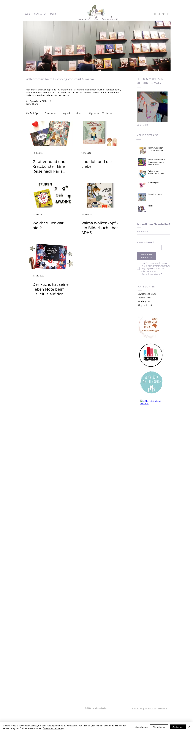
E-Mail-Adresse (145, 242)
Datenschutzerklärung (53, 728)
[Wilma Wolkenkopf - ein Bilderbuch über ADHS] (100, 195)
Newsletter (163, 708)
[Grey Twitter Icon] (163, 14)
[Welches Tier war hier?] (51, 195)
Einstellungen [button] (141, 726)
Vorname (142, 231)
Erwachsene (50, 113)
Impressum (137, 708)
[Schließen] (189, 727)
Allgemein (94, 113)
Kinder (79, 113)
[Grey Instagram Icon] (155, 14)
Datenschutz (150, 708)
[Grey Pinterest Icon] (167, 14)
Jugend (66, 113)
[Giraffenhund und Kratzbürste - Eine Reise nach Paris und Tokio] (51, 133)
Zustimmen (177, 726)
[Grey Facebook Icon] (159, 14)
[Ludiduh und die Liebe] (100, 133)
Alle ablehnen (159, 726)
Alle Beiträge (32, 113)
